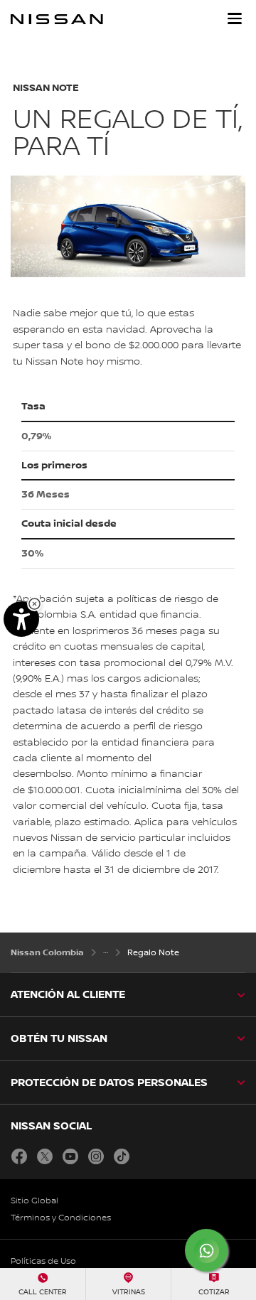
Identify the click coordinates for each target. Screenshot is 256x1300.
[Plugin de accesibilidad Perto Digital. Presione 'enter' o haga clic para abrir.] (21, 619)
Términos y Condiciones (61, 1218)
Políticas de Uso (43, 1261)
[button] (235, 18)
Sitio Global (34, 1201)
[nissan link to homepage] (57, 19)
